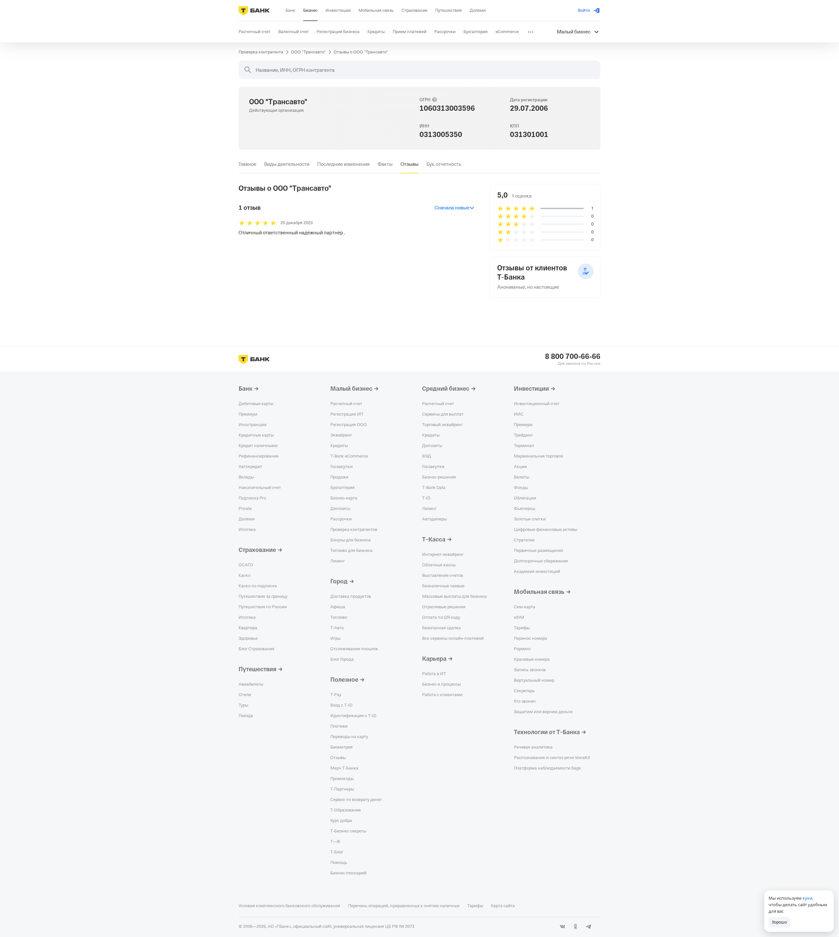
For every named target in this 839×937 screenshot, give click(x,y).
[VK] (562, 926)
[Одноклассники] (575, 926)
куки (807, 898)
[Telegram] (589, 926)
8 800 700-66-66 (572, 356)
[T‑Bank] (254, 10)
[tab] (247, 164)
